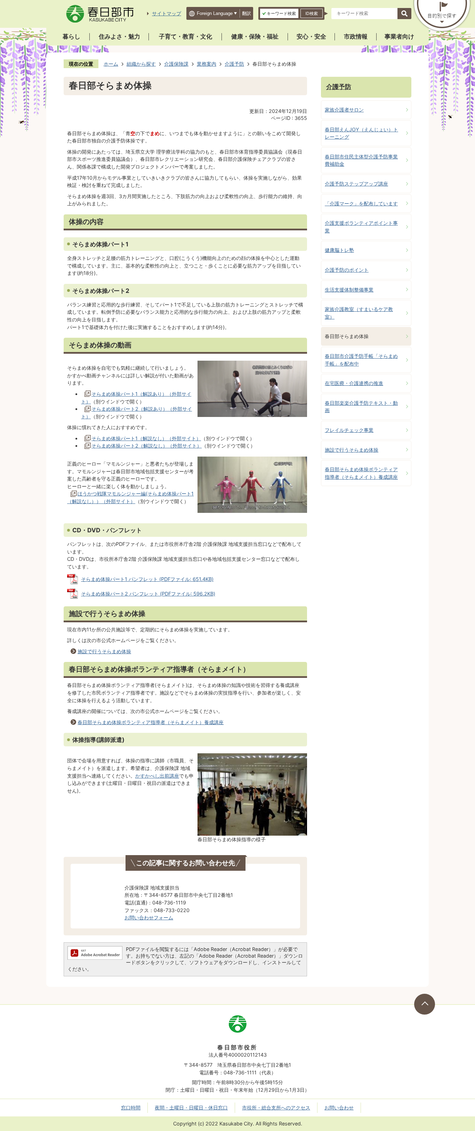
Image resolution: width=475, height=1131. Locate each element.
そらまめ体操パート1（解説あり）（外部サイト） (136, 397)
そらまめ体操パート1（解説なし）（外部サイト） (146, 438)
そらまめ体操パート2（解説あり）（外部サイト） (136, 412)
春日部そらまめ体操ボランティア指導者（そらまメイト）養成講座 (151, 722)
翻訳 (246, 13)
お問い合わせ (339, 1107)
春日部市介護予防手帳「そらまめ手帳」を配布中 (361, 360)
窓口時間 (130, 1107)
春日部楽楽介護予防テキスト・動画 (361, 406)
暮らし (71, 36)
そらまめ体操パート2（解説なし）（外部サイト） (146, 446)
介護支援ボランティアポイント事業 (361, 226)
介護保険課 (176, 64)
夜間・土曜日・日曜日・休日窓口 (191, 1107)
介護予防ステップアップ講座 (356, 184)
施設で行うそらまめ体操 (104, 651)
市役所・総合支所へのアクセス (276, 1107)
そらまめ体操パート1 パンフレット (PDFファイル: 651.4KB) (147, 579)
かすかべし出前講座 (157, 776)
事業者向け (399, 36)
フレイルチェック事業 (349, 430)
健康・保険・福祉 (255, 36)
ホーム (111, 64)
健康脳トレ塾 (339, 250)
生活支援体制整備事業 (349, 290)
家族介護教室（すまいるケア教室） (359, 313)
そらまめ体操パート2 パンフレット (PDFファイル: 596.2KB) (148, 594)
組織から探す (141, 64)
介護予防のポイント (347, 270)
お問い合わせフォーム (148, 917)
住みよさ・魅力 (119, 36)
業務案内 (206, 64)
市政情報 (356, 36)
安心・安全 (311, 36)
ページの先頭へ (424, 1004)
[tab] (279, 13)
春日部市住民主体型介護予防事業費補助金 (361, 160)
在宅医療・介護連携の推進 (354, 383)
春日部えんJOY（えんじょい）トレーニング (361, 133)
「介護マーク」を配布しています (361, 203)
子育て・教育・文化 (185, 36)
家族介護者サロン (344, 110)
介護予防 (234, 64)
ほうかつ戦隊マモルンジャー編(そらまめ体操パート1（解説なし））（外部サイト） (130, 497)
